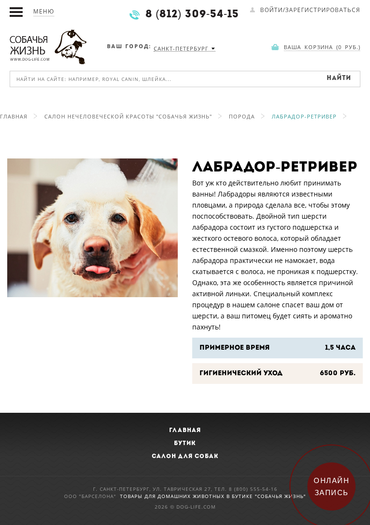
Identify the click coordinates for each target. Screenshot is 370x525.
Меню (43, 11)
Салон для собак (185, 456)
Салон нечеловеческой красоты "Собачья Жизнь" (128, 116)
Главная (13, 116)
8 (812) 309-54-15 (192, 14)
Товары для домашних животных (173, 496)
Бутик (185, 443)
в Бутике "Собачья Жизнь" (266, 496)
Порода (242, 116)
